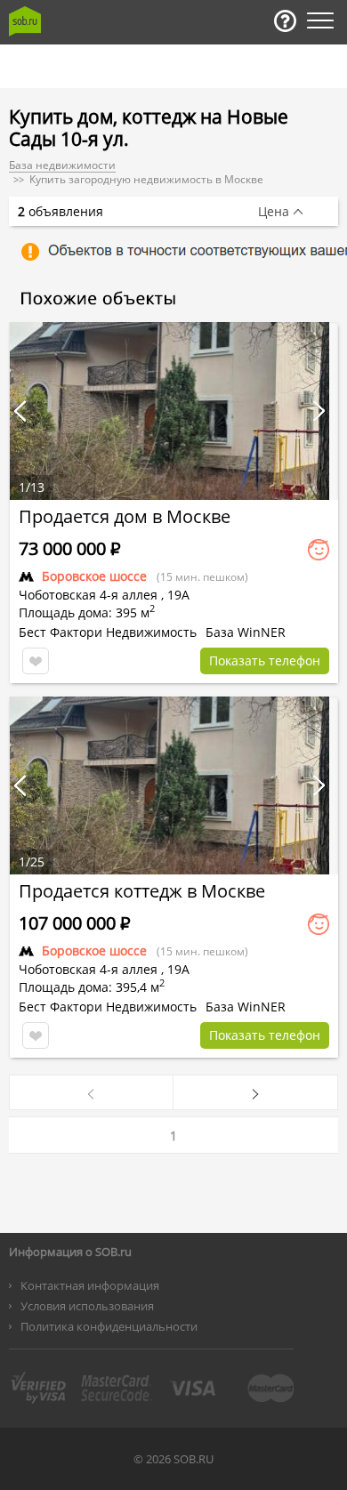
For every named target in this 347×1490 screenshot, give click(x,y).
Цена (273, 211)
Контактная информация (89, 1285)
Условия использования (87, 1306)
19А (178, 594)
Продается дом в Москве (124, 516)
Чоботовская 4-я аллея (88, 594)
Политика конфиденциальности (109, 1326)
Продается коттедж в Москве (142, 890)
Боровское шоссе (94, 576)
